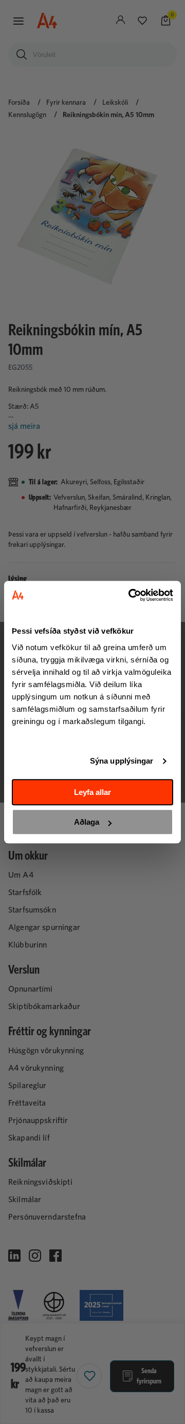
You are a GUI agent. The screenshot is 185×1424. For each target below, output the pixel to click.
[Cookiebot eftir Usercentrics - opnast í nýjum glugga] (130, 595)
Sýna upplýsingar (122, 760)
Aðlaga (86, 822)
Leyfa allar (92, 792)
